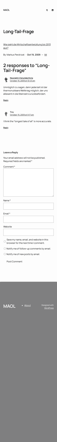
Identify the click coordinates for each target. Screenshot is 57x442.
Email (6, 213)
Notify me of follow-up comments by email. (29, 248)
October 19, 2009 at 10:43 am (22, 80)
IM (45, 54)
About (27, 305)
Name (7, 200)
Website (7, 226)
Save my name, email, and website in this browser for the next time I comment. (27, 241)
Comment (9, 166)
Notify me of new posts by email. (23, 254)
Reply (5, 100)
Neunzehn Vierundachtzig (21, 78)
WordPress (49, 308)
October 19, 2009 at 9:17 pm (22, 115)
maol (6, 9)
